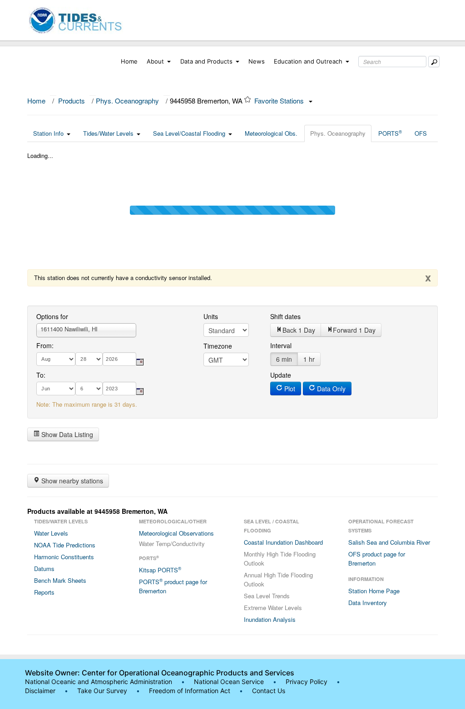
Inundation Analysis (270, 619)
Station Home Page (374, 590)
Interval (281, 345)
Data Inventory (367, 602)
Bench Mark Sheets (60, 580)
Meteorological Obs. (271, 133)
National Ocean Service (229, 681)
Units (210, 316)
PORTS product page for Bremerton (173, 586)
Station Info (48, 133)
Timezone (217, 345)
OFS (421, 133)
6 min (284, 359)
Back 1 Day (298, 330)
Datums (44, 568)
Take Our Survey (103, 690)
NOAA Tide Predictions (64, 545)
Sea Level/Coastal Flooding (189, 133)
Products (71, 100)
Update (280, 374)
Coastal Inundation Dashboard (283, 542)
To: (40, 374)
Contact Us (268, 690)
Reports (44, 592)
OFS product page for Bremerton (376, 558)
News (256, 61)
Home (129, 61)
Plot (288, 388)
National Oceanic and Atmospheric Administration (98, 681)
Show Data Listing (66, 434)
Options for (52, 316)
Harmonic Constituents (64, 556)
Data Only (330, 388)
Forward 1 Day (354, 330)
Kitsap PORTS (160, 569)
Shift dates (285, 316)
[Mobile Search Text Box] (434, 61)
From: (45, 345)
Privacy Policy (306, 681)
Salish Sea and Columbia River (389, 542)
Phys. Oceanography (127, 100)
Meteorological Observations (176, 533)
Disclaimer (40, 690)
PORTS (390, 133)
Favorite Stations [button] (280, 100)
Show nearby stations (71, 480)
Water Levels (51, 533)
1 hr (309, 359)
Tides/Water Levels (108, 133)
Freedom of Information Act (189, 690)
